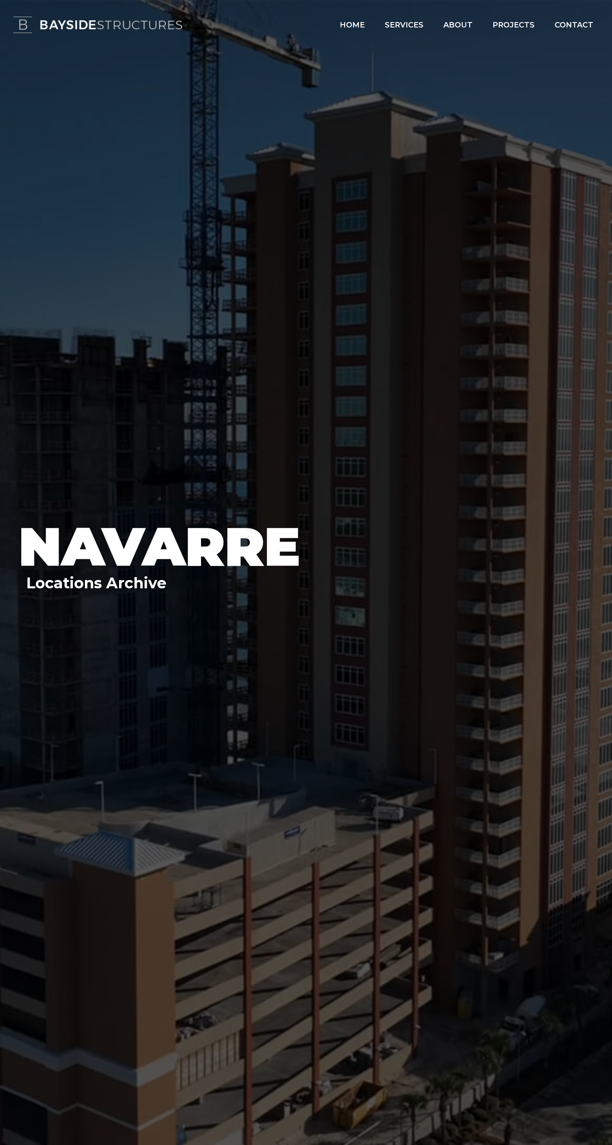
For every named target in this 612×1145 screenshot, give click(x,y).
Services (404, 24)
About (458, 24)
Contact (574, 24)
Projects (514, 24)
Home (352, 24)
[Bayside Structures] (97, 25)
